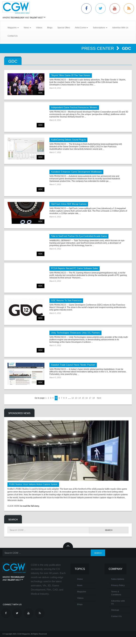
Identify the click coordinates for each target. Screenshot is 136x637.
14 (79, 398)
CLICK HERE (13, 506)
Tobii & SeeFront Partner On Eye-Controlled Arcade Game (79, 236)
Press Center (98, 48)
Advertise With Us (120, 27)
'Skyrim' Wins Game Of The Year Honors (70, 75)
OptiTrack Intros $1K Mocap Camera (68, 204)
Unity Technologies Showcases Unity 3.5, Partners (75, 332)
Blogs (49, 27)
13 (76, 398)
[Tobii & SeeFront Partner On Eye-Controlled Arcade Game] (25, 245)
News (79, 585)
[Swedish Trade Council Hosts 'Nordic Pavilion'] (25, 374)
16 (86, 398)
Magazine (81, 592)
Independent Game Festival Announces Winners (74, 107)
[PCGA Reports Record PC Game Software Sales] (25, 277)
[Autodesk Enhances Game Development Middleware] (25, 181)
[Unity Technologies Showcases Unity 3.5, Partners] (25, 342)
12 (72, 398)
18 (93, 398)
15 (83, 398)
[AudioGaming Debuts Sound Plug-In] (25, 149)
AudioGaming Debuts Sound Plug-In (68, 139)
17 (90, 398)
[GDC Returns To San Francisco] (25, 309)
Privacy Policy (118, 585)
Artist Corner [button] (80, 27)
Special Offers (63, 27)
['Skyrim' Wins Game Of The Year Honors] (25, 84)
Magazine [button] (12, 27)
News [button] (26, 27)
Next (99, 398)
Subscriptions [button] (99, 27)
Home (80, 579)
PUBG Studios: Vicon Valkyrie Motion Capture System (33, 484)
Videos (39, 27)
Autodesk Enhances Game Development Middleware (76, 172)
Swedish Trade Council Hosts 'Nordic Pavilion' (73, 365)
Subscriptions (117, 579)
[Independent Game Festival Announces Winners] (25, 116)
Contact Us (13, 36)
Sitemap (115, 610)
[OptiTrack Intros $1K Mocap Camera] (25, 213)
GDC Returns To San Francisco (66, 300)
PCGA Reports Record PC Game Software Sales (74, 268)
